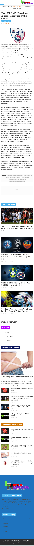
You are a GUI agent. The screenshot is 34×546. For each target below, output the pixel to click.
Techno (17, 531)
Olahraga (3, 21)
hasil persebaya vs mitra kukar (23, 175)
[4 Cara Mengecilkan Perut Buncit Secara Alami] (17, 363)
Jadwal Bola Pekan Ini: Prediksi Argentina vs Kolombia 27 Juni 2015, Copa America (16, 310)
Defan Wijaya (5, 23)
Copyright (28, 541)
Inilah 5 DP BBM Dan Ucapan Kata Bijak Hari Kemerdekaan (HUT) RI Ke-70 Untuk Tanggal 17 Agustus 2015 (22, 462)
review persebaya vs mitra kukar (17, 179)
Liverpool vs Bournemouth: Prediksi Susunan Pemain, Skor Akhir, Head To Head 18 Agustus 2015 (17, 228)
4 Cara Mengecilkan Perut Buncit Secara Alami (17, 377)
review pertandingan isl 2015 (17, 181)
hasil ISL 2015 (10, 175)
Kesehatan (17, 526)
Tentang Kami (6, 541)
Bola (9, 21)
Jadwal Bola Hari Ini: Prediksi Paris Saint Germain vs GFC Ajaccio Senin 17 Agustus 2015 (16, 257)
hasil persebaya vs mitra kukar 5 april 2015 (17, 177)
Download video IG (18, 6)
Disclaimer (21, 541)
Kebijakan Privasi (17, 543)
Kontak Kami (15, 541)
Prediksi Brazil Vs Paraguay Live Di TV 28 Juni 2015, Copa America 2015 (15, 284)
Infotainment (17, 521)
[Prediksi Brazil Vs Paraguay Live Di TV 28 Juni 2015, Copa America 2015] (17, 273)
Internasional (17, 529)
